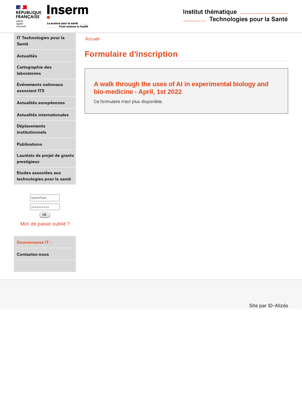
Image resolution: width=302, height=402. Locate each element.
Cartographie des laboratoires (34, 70)
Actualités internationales (43, 114)
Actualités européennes (41, 102)
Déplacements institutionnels (31, 129)
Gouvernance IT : (34, 242)
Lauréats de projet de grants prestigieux (45, 158)
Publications (29, 144)
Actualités (27, 56)
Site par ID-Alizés (268, 305)
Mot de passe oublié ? (45, 224)
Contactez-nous (33, 254)
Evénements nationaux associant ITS (40, 87)
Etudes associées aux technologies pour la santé (44, 175)
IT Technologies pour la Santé (41, 40)
